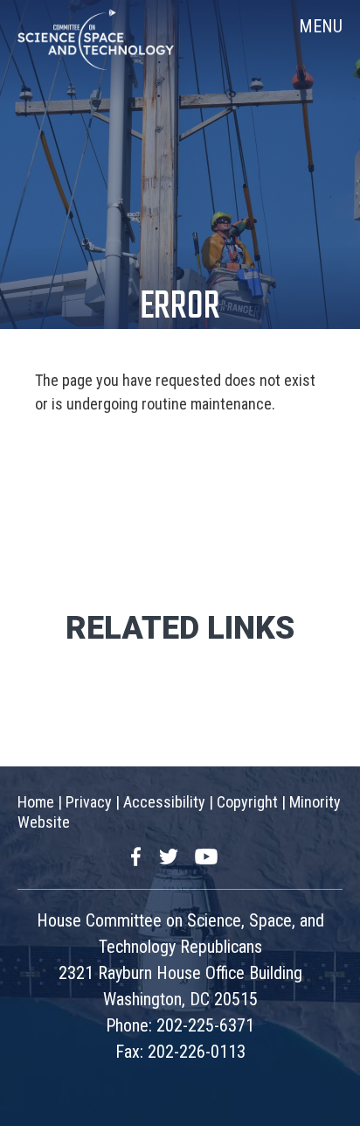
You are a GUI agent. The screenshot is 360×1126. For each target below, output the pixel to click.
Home (35, 802)
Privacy (89, 802)
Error (180, 307)
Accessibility (164, 802)
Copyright (247, 802)
